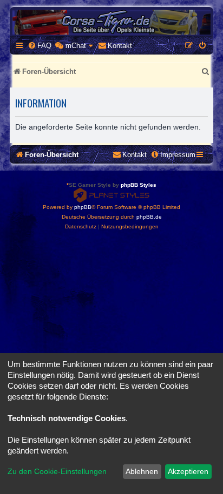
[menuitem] (39, 45)
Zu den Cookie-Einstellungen (57, 471)
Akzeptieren (188, 471)
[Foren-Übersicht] (111, 22)
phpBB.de (149, 217)
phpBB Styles (138, 185)
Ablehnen (142, 471)
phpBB (82, 207)
